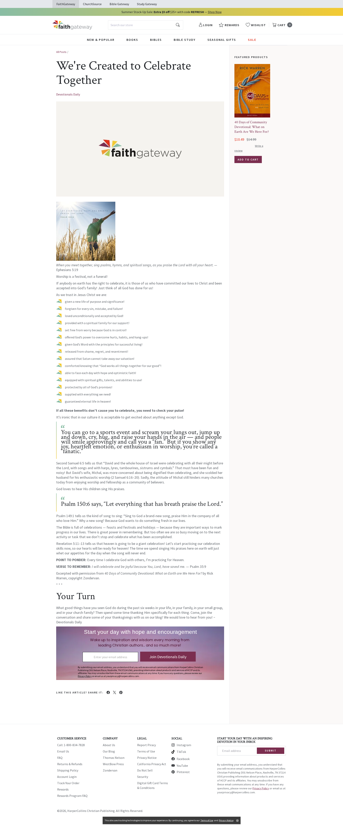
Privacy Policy (260, 788)
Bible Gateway (119, 4)
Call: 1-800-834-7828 (71, 745)
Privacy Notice (147, 758)
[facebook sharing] (108, 692)
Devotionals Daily (68, 94)
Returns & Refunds (69, 764)
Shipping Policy (67, 770)
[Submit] (178, 25)
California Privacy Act (151, 764)
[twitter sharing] (114, 692)
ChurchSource (92, 4)
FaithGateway (65, 4)
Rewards (63, 789)
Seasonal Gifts (221, 40)
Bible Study (185, 40)
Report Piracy (146, 745)
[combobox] (145, 25)
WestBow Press (113, 764)
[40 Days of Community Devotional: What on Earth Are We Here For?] (252, 90)
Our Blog (109, 751)
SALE (252, 40)
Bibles (156, 40)
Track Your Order (68, 783)
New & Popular (101, 40)
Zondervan (110, 770)
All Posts (61, 52)
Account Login (67, 777)
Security (142, 777)
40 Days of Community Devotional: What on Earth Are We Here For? (251, 127)
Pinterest (183, 772)
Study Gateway (147, 4)
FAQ (60, 758)
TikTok (181, 752)
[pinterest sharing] (120, 692)
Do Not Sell (145, 770)
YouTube (182, 766)
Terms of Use (146, 751)
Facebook (183, 759)
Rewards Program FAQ (72, 796)
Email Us (63, 751)
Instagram (184, 745)
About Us (109, 745)
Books (132, 40)
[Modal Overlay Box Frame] (140, 653)
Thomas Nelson (113, 758)
